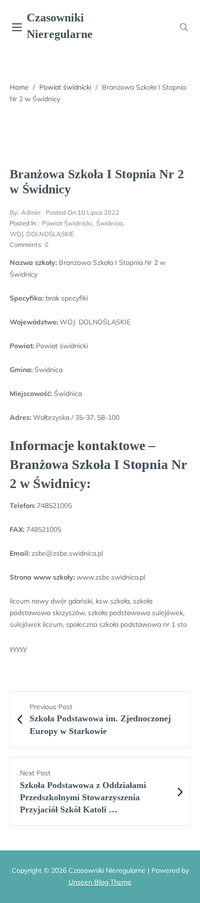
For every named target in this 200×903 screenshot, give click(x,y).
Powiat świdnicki (65, 87)
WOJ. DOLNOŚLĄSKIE (42, 234)
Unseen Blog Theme (100, 882)
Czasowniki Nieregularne (60, 25)
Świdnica (109, 223)
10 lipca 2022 (82, 212)
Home (19, 87)
